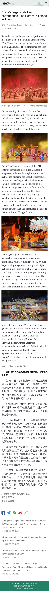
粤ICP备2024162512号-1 (18, 583)
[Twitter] (9, 513)
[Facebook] (4, 513)
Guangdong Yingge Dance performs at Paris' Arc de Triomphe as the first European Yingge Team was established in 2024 (23, 524)
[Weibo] (21, 513)
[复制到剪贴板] (26, 513)
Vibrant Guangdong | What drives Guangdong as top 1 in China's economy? (23, 539)
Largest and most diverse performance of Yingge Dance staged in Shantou (23, 552)
